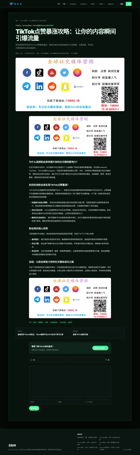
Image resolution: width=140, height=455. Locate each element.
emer (21, 53)
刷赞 (47, 322)
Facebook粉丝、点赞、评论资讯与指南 (87, 443)
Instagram (73, 4)
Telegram (110, 4)
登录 (122, 4)
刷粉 (35, 322)
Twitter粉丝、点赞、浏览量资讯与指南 (87, 448)
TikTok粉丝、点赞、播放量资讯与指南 (109, 443)
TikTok (92, 4)
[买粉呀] (15, 3)
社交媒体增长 (54, 322)
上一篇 (33, 360)
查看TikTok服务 (100, 348)
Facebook (83, 4)
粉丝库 (70, 322)
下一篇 (107, 360)
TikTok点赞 (63, 322)
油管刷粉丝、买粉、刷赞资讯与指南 (87, 437)
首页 (59, 4)
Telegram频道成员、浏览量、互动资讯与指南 (109, 448)
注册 (128, 4)
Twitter (101, 4)
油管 (64, 4)
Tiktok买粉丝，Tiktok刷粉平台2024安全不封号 (33, 20)
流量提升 (40, 322)
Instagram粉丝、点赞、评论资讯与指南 (109, 438)
